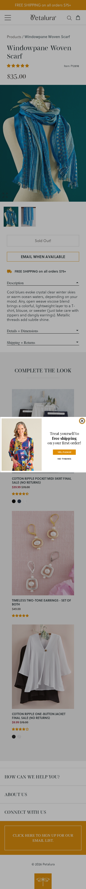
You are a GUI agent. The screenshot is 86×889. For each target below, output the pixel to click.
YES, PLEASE (64, 452)
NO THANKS (64, 458)
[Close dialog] (82, 420)
